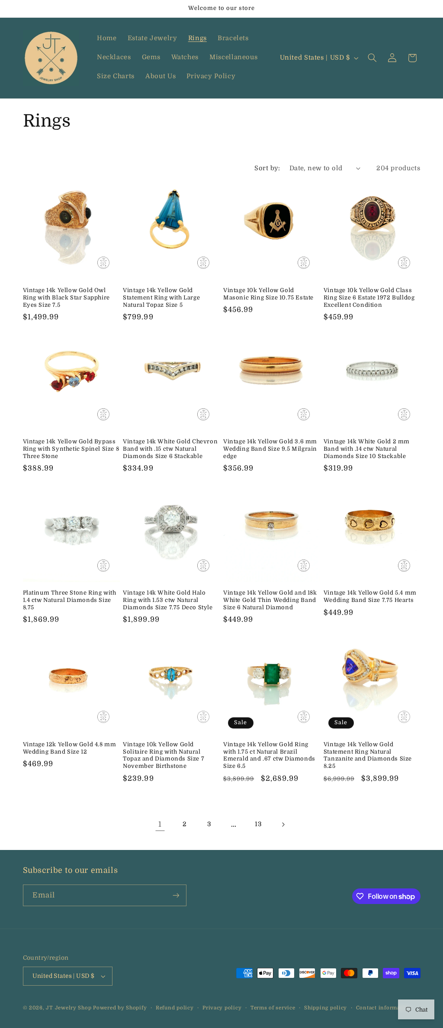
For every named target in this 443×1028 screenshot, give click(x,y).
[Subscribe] (176, 895)
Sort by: (267, 168)
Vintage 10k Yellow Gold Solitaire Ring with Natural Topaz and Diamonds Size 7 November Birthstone (163, 755)
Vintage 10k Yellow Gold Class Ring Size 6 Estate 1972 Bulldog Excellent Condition (369, 297)
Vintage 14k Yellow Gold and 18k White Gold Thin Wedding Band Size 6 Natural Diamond (270, 600)
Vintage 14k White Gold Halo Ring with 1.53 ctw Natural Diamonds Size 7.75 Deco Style (167, 600)
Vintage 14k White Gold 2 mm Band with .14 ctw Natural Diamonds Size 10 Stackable (367, 448)
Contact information (383, 1008)
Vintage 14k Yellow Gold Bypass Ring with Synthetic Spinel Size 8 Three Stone (71, 448)
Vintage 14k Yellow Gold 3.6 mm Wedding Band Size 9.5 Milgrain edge (270, 448)
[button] (372, 58)
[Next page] (283, 824)
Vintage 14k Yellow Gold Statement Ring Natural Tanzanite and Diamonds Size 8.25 (368, 755)
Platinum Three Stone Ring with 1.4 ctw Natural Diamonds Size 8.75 (69, 600)
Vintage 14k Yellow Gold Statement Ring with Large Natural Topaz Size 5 (161, 297)
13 (258, 824)
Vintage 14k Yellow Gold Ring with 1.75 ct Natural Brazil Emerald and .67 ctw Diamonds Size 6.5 (269, 755)
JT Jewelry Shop (68, 1008)
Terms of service (272, 1008)
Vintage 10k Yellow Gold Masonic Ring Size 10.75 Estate (268, 294)
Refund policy (175, 1008)
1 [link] (160, 824)
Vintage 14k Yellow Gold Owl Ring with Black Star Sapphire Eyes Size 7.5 (66, 297)
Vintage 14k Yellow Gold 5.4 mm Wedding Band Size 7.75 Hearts (370, 596)
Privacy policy (221, 1008)
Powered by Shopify (120, 1008)
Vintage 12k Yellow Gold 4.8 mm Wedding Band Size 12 (69, 748)
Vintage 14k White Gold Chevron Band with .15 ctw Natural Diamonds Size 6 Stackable (170, 448)
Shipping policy (325, 1008)
